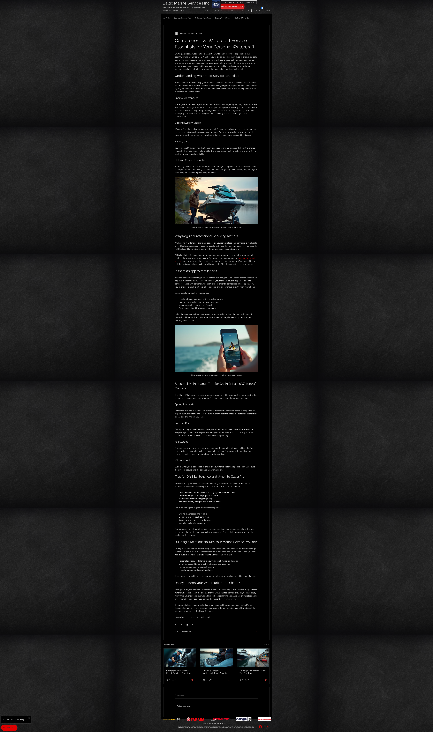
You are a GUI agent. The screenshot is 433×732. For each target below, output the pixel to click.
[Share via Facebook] (176, 625)
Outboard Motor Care (203, 18)
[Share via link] (192, 625)
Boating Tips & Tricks (222, 18)
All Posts (167, 18)
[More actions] (257, 33)
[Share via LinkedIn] (187, 625)
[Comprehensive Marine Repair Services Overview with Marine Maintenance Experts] (180, 658)
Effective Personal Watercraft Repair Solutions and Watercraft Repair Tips (216, 672)
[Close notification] (29, 718)
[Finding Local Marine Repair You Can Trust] (253, 658)
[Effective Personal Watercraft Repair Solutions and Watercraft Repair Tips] (216, 658)
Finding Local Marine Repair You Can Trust (253, 672)
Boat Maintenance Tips (182, 18)
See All (267, 644)
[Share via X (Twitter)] (181, 625)
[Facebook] (262, 8)
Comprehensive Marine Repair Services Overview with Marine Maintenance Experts (178, 672)
